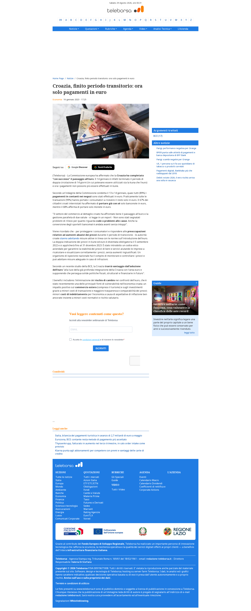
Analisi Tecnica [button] (161, 28)
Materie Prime (91, 496)
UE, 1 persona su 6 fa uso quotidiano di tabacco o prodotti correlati (175, 165)
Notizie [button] (73, 28)
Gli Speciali (118, 477)
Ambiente (60, 489)
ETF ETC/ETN (91, 483)
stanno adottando (69, 238)
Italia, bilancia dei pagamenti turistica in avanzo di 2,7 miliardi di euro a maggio (98, 435)
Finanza (59, 499)
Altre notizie (161, 143)
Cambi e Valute (92, 493)
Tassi (86, 499)
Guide (157, 283)
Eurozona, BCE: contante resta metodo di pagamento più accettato (91, 439)
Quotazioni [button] (91, 28)
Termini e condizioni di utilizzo (72, 583)
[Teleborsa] (125, 11)
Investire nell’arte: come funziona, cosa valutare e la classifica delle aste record (171, 307)
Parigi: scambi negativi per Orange (173, 159)
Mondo (59, 486)
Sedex (87, 505)
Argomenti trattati (165, 130)
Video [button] (142, 28)
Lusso (58, 515)
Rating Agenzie (92, 512)
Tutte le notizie (63, 477)
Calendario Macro (149, 480)
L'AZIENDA (174, 472)
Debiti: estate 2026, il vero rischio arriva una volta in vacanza (175, 179)
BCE (157, 136)
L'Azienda (183, 28)
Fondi (86, 489)
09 (60, 20)
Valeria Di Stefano (81, 562)
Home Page (58, 78)
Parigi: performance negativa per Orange (176, 148)
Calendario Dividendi (150, 483)
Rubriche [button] (110, 28)
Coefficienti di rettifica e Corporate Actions (152, 488)
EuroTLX (88, 515)
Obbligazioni (91, 486)
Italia (58, 480)
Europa (59, 483)
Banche (59, 493)
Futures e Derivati (93, 502)
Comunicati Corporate (67, 518)
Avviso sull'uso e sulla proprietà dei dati (87, 577)
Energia (59, 512)
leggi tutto (189, 332)
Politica (59, 502)
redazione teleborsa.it (159, 558)
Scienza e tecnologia (66, 505)
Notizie (70, 78)
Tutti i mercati (91, 477)
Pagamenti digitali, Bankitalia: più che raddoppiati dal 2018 (174, 172)
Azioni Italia (90, 480)
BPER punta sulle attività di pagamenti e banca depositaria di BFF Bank (175, 154)
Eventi (142, 477)
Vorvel (87, 518)
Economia (57, 99)
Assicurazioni (62, 509)
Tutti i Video (118, 489)
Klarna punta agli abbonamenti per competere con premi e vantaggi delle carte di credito (99, 452)
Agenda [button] (127, 28)
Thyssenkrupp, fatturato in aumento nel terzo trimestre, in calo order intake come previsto (100, 445)
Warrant (88, 509)
